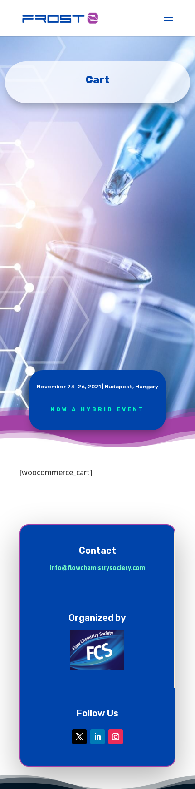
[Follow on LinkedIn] (97, 736)
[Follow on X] (79, 736)
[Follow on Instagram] (115, 736)
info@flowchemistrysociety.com (97, 567)
